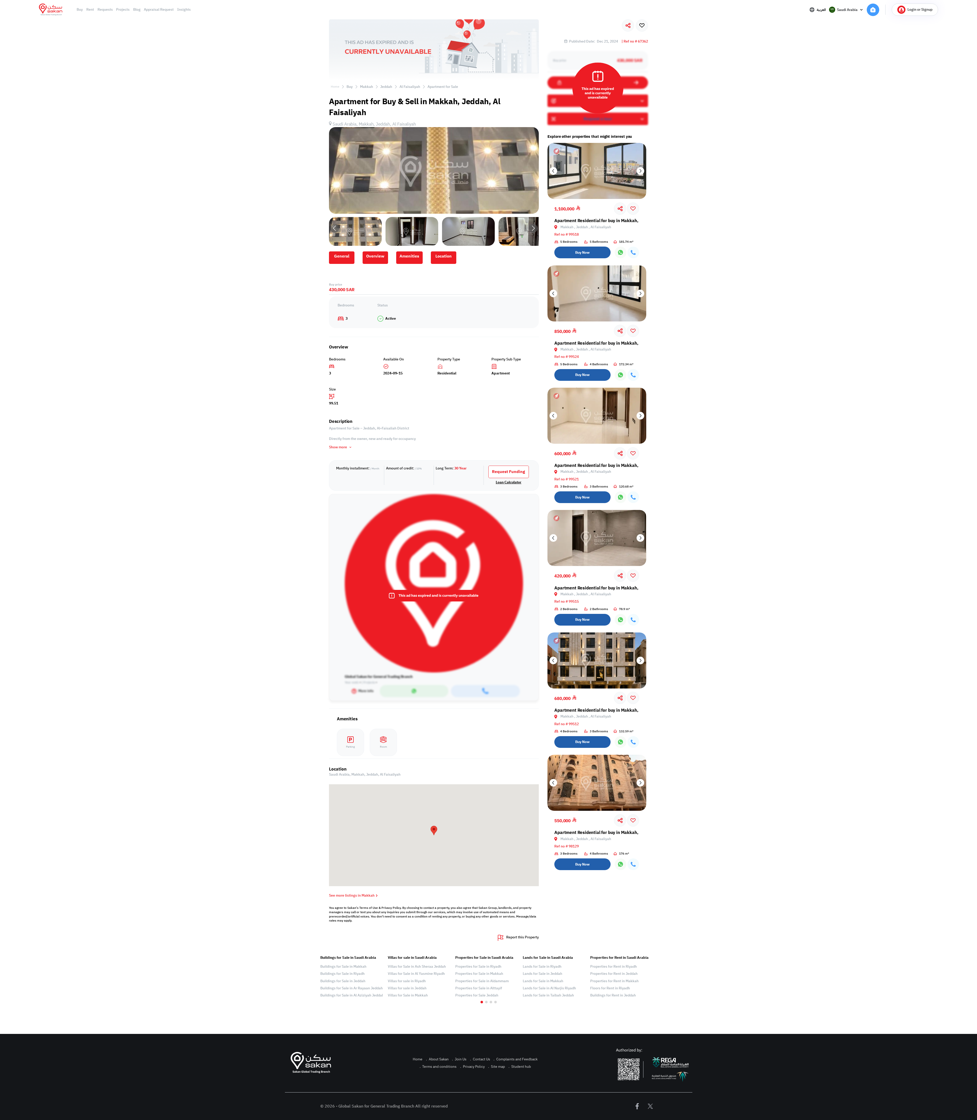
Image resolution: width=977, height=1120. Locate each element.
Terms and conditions (438, 1066)
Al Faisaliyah (410, 86)
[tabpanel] (351, 976)
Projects (123, 9)
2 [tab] (486, 1002)
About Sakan (437, 1059)
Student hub (519, 1066)
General (341, 256)
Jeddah (386, 86)
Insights (184, 9)
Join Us (459, 1059)
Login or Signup (919, 9)
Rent (90, 9)
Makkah (366, 86)
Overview (375, 256)
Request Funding (508, 472)
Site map (496, 1066)
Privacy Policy (472, 1066)
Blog (137, 9)
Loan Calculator (508, 482)
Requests (105, 9)
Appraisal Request (159, 9)
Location (443, 256)
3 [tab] (491, 1002)
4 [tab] (495, 1002)
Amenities (409, 256)
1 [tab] (481, 1002)
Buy (80, 9)
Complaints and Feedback (515, 1059)
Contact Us (480, 1059)
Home (335, 86)
